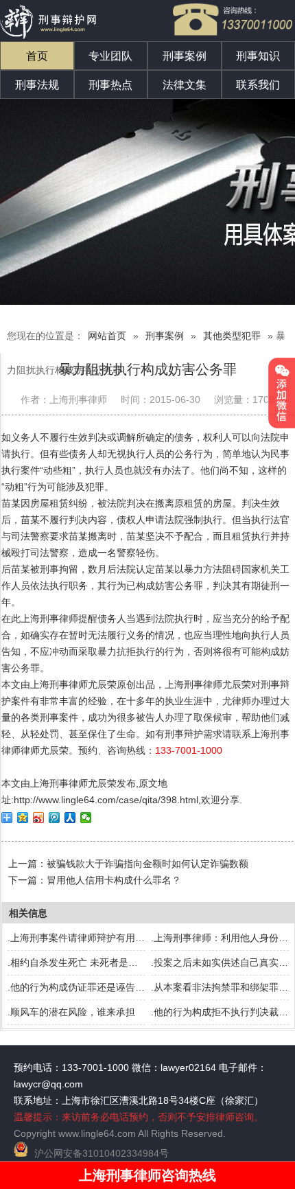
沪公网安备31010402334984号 (101, 1153)
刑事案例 (184, 56)
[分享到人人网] (70, 817)
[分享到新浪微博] (39, 817)
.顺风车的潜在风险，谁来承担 (71, 1011)
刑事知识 (258, 56)
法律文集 (184, 85)
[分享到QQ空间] (23, 817)
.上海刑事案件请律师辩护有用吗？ (81, 937)
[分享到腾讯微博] (54, 817)
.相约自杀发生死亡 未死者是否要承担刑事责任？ (111, 962)
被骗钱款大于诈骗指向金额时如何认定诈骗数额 (147, 863)
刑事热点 (110, 85)
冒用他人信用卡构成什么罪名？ (114, 880)
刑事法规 (37, 85)
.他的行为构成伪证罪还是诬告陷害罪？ (91, 987)
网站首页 (107, 335)
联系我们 (258, 85)
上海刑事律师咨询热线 (147, 1175)
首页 (37, 56)
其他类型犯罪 (232, 335)
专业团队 (110, 56)
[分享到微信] (86, 817)
